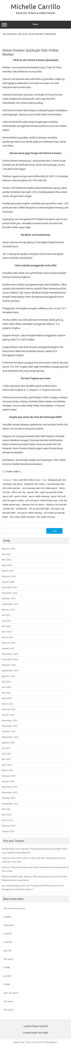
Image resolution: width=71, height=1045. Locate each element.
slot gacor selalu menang (29, 512)
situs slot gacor (11, 993)
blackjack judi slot (57, 480)
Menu (35, 24)
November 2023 (10, 726)
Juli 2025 (6, 615)
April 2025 (7, 631)
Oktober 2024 (9, 665)
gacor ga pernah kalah (51, 492)
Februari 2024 (9, 709)
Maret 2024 (7, 704)
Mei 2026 (6, 559)
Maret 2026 (7, 570)
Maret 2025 (7, 637)
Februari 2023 (9, 776)
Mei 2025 (6, 626)
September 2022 (10, 803)
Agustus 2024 (8, 676)
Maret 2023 (7, 770)
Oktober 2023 (9, 731)
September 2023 (10, 737)
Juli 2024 (6, 681)
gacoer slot (32, 492)
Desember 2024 (9, 654)
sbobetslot (21, 508)
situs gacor (8, 925)
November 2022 (10, 792)
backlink (7, 916)
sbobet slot (8, 508)
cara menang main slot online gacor (40, 488)
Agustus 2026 (8, 548)
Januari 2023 (8, 781)
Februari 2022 (9, 825)
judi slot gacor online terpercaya (41, 500)
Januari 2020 (8, 831)
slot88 (6, 967)
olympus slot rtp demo (33, 504)
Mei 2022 (6, 809)
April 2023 (7, 765)
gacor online (20, 496)
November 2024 (10, 659)
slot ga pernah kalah (39, 508)
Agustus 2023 (8, 742)
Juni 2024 (6, 687)
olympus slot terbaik (56, 504)
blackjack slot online (34, 484)
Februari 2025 (9, 643)
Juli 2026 (6, 554)
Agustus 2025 (8, 609)
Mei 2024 (6, 692)
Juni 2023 (6, 753)
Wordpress (51, 1042)
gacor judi (8, 496)
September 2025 (10, 604)
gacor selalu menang (39, 496)
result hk (7, 933)
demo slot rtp (18, 492)
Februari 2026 (9, 576)
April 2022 (7, 814)
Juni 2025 (6, 620)
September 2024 (10, 670)
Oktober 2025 (9, 598)
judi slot (7, 976)
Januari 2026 (8, 582)
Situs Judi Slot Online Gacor (27, 480)
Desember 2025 (9, 587)
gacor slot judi (58, 496)
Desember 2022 (9, 787)
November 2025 (10, 593)
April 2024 (7, 698)
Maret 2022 (7, 820)
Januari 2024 (8, 715)
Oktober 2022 (9, 798)
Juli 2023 (6, 748)
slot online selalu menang (22, 517)
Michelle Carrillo (35, 6)
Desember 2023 (9, 720)
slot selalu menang (45, 517)
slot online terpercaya (14, 908)
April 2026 (7, 565)
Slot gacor (8, 1009)
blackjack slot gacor (13, 484)
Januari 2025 (8, 648)
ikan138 (7, 950)
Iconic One (19, 1042)
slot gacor (8, 959)
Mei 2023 (6, 759)
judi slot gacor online (13, 500)
